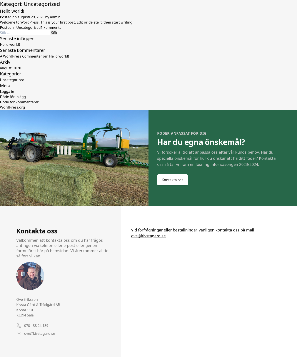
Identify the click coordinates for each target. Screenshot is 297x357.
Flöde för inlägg (13, 96)
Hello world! (12, 11)
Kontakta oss (172, 179)
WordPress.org (12, 107)
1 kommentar (52, 27)
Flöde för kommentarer (19, 102)
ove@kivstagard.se (39, 333)
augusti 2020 (10, 68)
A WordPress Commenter (21, 56)
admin (55, 17)
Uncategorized (28, 27)
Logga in (7, 91)
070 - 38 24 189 (36, 325)
